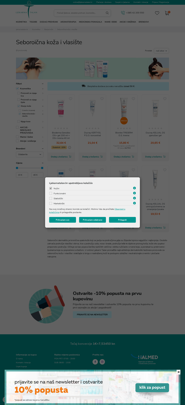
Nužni (56, 188)
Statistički (58, 198)
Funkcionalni (60, 193)
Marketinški (59, 203)
